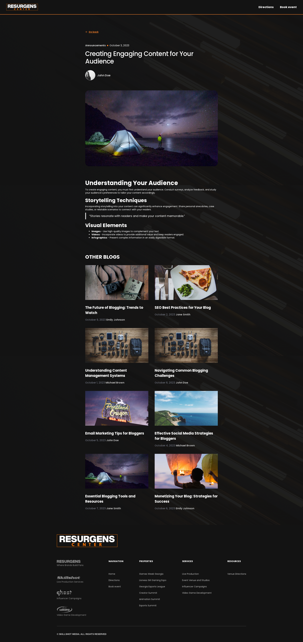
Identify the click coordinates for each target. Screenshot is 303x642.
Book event (288, 7)
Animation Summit (149, 599)
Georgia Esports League (152, 586)
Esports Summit (148, 605)
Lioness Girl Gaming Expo (152, 580)
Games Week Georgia (151, 573)
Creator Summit (148, 592)
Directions (266, 7)
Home (112, 573)
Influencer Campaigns (194, 586)
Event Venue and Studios (196, 580)
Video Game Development (197, 592)
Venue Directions (236, 573)
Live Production (190, 573)
